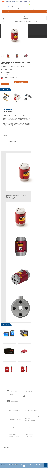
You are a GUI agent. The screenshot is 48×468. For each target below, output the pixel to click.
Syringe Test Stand (12, 427)
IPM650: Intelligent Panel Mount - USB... (24, 341)
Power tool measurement (30, 413)
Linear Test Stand (28, 427)
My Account (20, 4)
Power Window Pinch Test (30, 418)
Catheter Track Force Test (14, 429)
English (11, 4)
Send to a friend (21, 82)
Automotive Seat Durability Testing (32, 416)
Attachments (8, 111)
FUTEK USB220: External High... (23, 359)
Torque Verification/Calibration (15, 419)
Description (8, 110)
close (24, 466)
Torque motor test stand (30, 420)
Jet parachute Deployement (14, 410)
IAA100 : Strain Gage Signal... (8, 377)
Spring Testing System (13, 414)
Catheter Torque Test (13, 432)
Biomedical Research (13, 434)
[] (33, 9)
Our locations (29, 397)
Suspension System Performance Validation (31, 411)
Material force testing (29, 432)
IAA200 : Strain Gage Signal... (23, 377)
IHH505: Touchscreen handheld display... (8, 341)
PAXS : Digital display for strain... (9, 359)
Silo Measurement (28, 436)
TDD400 (10, 138)
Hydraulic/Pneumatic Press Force (31, 434)
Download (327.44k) (12, 141)
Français (11, 6)
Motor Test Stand (12, 417)
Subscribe (5, 450)
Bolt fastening (11, 412)
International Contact (35, 4)
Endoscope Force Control (14, 436)
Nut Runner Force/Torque (30, 429)
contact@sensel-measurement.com (15, 402)
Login (2, 78)
